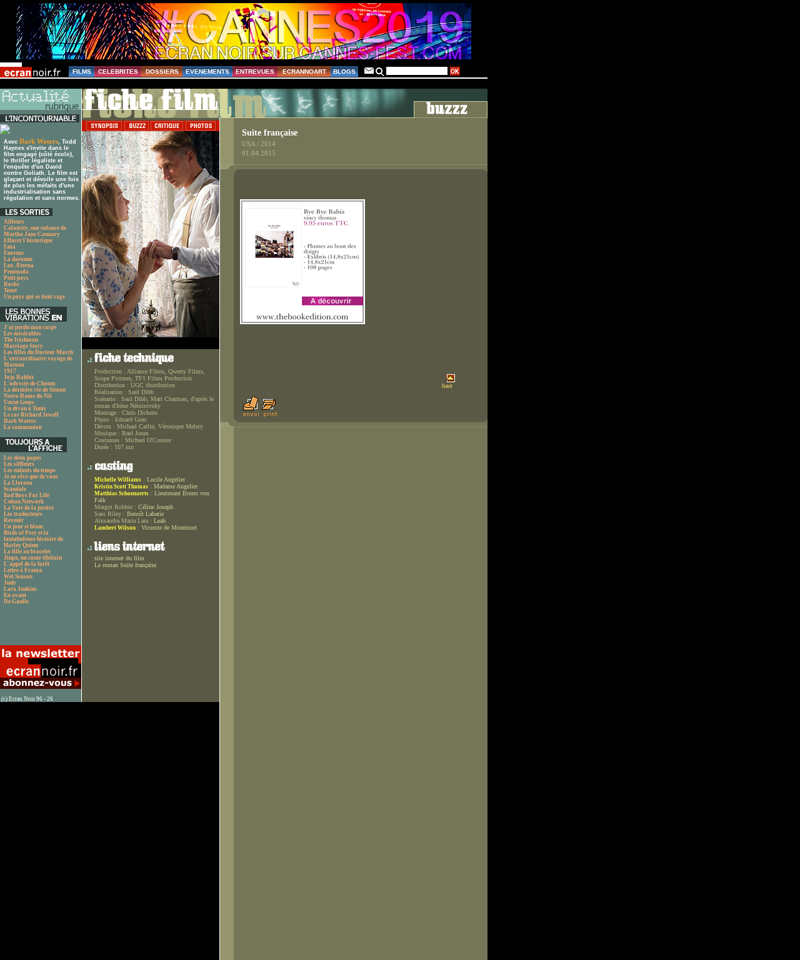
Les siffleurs (19, 464)
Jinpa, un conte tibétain (33, 558)
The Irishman (21, 340)
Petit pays (16, 278)
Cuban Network (24, 501)
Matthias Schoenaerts (121, 493)
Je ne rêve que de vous (31, 476)
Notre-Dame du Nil (28, 396)
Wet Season (18, 576)
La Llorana (18, 483)
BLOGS (344, 71)
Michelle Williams (117, 480)
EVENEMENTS (207, 71)
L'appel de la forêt (26, 564)
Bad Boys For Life (26, 495)
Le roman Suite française (125, 565)
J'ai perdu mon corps (30, 327)
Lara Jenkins (20, 589)
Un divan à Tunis (25, 408)
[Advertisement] (34, 628)
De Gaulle (16, 601)
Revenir (14, 520)
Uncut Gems (19, 402)
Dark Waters (38, 141)
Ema (10, 247)
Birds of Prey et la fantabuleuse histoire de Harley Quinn (33, 539)
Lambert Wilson (115, 528)
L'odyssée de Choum (30, 383)
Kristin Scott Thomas (121, 486)
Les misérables (22, 333)
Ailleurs (14, 222)
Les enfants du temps (30, 470)
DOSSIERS (162, 71)
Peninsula (16, 272)
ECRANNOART (304, 71)
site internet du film (119, 558)
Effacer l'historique (28, 240)
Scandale (15, 489)
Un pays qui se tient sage (34, 297)
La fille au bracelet (27, 551)
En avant (15, 595)
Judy (10, 583)
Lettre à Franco (23, 570)
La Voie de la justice (29, 508)
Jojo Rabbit (19, 377)
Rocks (11, 284)
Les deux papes (22, 458)
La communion (23, 427)
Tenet (10, 290)
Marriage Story (23, 346)
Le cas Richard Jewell (31, 415)
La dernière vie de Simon (35, 390)
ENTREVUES (255, 71)
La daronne (18, 259)
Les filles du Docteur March (38, 352)
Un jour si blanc (24, 526)
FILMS (81, 71)
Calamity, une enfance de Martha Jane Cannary (35, 231)
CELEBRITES (118, 71)
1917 (10, 371)
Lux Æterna (19, 265)
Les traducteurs (23, 514)
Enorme (14, 253)
